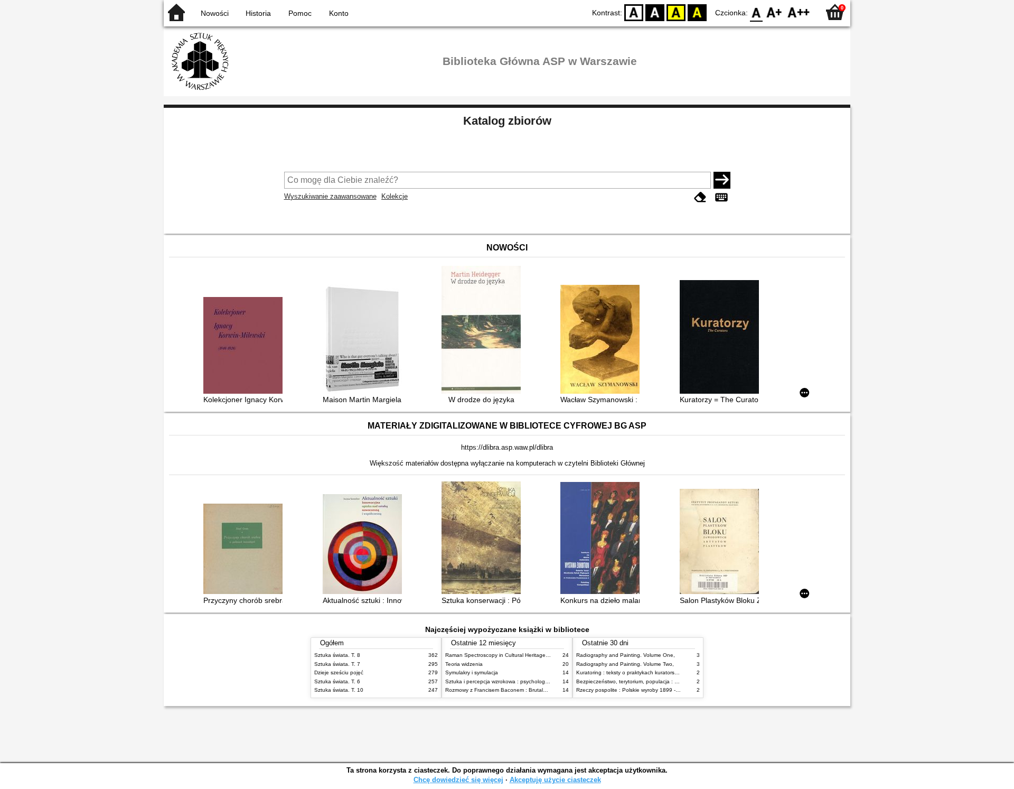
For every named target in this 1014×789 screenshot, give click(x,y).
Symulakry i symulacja (471, 672)
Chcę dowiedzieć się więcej (458, 780)
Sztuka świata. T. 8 (337, 655)
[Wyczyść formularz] (700, 197)
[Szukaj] (721, 180)
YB (676, 11)
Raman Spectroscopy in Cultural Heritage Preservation (511, 655)
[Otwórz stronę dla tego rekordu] (245, 346)
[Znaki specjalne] (721, 197)
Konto (339, 13)
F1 (774, 11)
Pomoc (300, 13)
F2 (799, 11)
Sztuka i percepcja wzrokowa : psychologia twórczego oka (515, 681)
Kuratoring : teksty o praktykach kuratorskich (630, 672)
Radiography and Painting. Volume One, (625, 655)
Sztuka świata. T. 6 (337, 681)
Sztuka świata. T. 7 (337, 664)
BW (655, 11)
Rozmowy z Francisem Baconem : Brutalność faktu (506, 690)
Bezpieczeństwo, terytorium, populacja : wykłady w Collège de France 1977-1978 (675, 681)
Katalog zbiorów (507, 120)
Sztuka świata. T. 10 (338, 690)
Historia (258, 13)
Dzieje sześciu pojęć (338, 672)
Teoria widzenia (464, 664)
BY (697, 11)
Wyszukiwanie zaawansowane (330, 196)
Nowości (215, 13)
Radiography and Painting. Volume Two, (625, 664)
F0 (757, 11)
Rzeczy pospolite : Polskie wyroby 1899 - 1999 (633, 690)
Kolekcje (394, 196)
